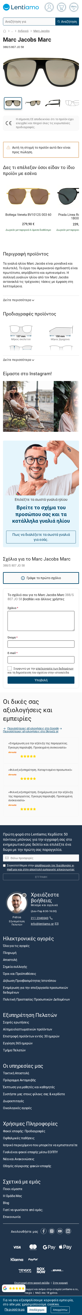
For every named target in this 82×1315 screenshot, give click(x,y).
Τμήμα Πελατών (14, 1050)
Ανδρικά (23, 31)
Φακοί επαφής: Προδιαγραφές (24, 1131)
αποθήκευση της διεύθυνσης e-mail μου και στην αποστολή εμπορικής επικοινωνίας (41, 867)
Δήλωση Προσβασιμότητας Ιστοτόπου (29, 980)
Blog (6, 1203)
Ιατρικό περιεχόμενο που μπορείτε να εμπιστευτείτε (40, 1145)
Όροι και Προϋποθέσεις (19, 973)
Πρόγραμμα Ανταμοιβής (19, 1080)
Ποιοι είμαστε (12, 1189)
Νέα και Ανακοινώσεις (18, 1159)
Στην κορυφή (60, 1283)
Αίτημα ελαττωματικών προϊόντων (27, 1029)
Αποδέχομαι (37, 1310)
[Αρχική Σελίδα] (4, 31)
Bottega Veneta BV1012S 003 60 (28, 215)
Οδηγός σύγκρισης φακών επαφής (27, 1166)
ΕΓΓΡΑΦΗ (41, 877)
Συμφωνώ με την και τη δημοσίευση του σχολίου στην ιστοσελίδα (40, 670)
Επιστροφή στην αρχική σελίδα (31, 1283)
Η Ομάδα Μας (12, 1196)
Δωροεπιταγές (13, 1101)
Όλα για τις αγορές (16, 946)
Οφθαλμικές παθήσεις (18, 1138)
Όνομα (13, 637)
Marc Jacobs (41, 31)
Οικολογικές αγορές (17, 1108)
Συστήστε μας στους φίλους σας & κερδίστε (34, 1094)
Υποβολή (41, 680)
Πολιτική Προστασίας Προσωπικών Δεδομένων (36, 999)
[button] (13, 103)
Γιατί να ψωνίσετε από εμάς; (23, 1210)
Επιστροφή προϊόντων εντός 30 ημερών (31, 1036)
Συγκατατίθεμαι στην (41, 867)
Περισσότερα (14, 1309)
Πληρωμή (9, 953)
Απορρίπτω (60, 1310)
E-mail (13, 653)
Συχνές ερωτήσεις (16, 1022)
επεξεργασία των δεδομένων (54, 668)
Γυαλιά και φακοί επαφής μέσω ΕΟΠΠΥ (30, 1152)
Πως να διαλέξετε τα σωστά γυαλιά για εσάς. (41, 537)
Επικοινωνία (11, 1217)
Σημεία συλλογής (15, 966)
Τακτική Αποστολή (16, 1073)
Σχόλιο (13, 608)
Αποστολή (10, 960)
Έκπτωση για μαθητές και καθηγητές (29, 1087)
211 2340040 (39, 918)
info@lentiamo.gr (42, 924)
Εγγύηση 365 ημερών (18, 1043)
